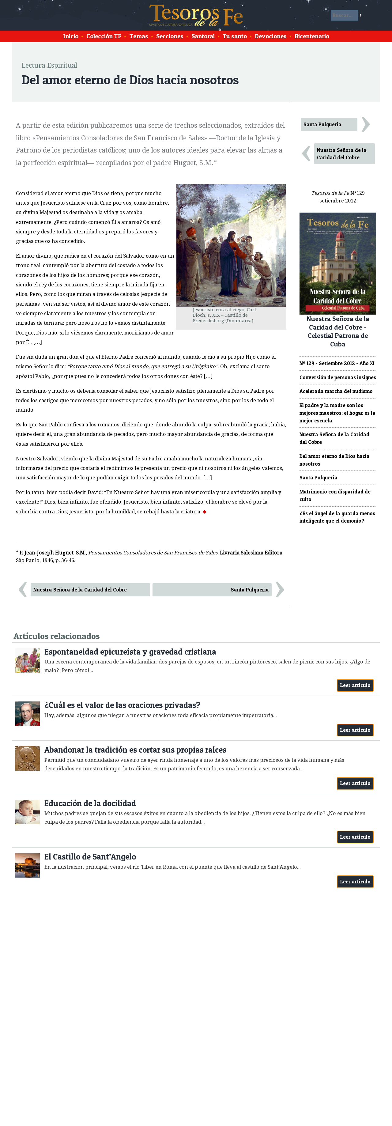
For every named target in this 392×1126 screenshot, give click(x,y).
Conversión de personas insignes (338, 377)
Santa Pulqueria (250, 590)
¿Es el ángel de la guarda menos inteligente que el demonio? (337, 517)
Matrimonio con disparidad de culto (335, 495)
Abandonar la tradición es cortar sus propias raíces (135, 750)
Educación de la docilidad (90, 803)
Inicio (70, 36)
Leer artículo (355, 685)
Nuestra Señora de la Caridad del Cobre (80, 590)
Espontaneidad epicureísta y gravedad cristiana (130, 652)
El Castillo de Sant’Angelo (90, 857)
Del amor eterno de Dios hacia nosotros (335, 460)
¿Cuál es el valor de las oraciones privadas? (122, 705)
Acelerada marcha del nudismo (336, 391)
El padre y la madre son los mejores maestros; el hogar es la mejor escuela (337, 413)
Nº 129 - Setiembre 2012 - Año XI (337, 363)
